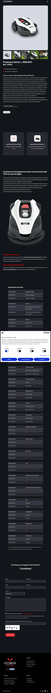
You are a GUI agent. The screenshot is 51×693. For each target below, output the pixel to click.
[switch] (19, 351)
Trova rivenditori (29, 666)
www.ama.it (6, 683)
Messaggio (8, 597)
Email (6, 585)
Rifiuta (9, 359)
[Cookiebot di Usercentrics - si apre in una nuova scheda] (44, 333)
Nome (7, 579)
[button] (47, 1)
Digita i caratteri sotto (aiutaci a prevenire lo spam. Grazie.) (19, 621)
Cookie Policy (29, 680)
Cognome (28, 579)
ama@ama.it (12, 683)
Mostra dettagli (43, 355)
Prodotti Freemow (30, 661)
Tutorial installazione (30, 662)
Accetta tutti (41, 359)
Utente (7, 591)
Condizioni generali (30, 682)
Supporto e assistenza (31, 664)
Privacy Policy (29, 678)
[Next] (46, 55)
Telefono (28, 585)
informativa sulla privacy (27, 613)
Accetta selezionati (25, 359)
